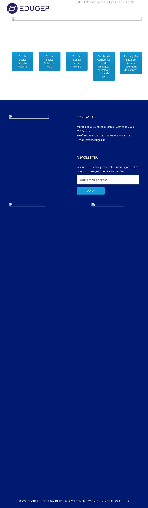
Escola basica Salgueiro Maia (49, 61)
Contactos (126, 2)
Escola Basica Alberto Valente (22, 61)
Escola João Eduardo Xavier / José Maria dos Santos (131, 63)
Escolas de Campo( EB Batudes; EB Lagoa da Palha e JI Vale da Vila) (103, 66)
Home (77, 2)
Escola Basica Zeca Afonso (77, 61)
